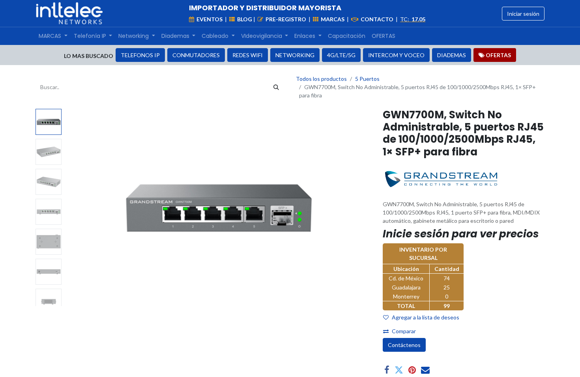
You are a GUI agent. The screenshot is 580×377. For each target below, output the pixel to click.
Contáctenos (404, 345)
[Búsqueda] (276, 87)
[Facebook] (386, 370)
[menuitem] (53, 36)
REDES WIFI (247, 55)
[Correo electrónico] (425, 370)
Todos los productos (321, 78)
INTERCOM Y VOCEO (396, 55)
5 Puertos (367, 78)
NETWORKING (294, 55)
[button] (87, 207)
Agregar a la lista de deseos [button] (425, 317)
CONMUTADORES (196, 55)
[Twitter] (399, 370)
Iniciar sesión (523, 13)
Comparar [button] (404, 331)
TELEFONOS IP (140, 55)
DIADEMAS (451, 55)
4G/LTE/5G (341, 55)
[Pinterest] (412, 370)
